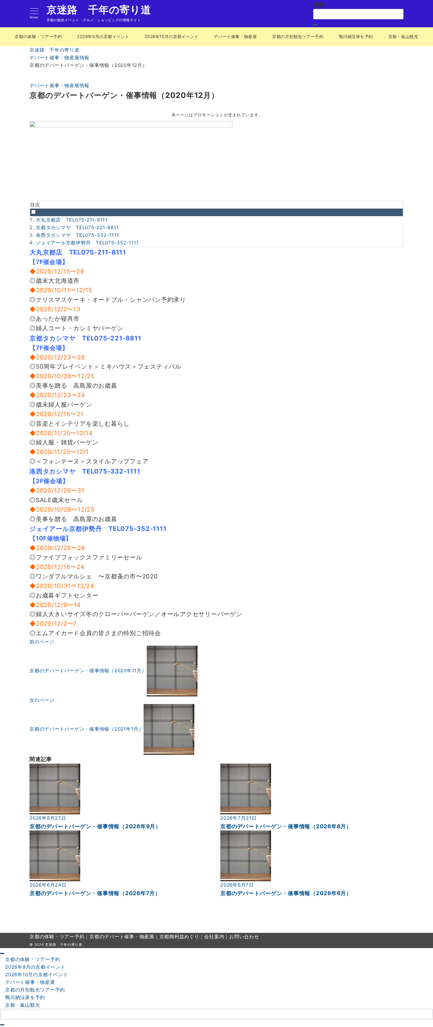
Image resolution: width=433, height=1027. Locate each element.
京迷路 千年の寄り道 (99, 10)
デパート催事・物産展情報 (59, 85)
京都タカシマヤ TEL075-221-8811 (77, 227)
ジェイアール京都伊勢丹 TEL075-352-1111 (87, 243)
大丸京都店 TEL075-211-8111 (71, 220)
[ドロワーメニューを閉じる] (2, 953)
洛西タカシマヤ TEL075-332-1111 (77, 235)
